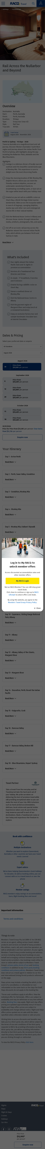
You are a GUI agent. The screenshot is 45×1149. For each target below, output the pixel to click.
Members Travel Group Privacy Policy (22, 602)
